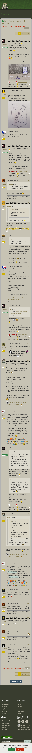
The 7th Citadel (12, 26)
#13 (28, 448)
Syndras (4, 415)
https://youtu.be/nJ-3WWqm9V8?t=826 (16, 298)
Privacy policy (6, 725)
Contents (4, 711)
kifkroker (4, 94)
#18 (28, 617)
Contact (4, 727)
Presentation (5, 704)
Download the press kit (24, 730)
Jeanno (4, 593)
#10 (28, 343)
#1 (28, 40)
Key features (5, 709)
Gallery (4, 713)
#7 (28, 235)
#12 (28, 411)
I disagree (20, 750)
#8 (28, 266)
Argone (4, 184)
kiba (3, 364)
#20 (28, 644)
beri (3, 135)
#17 (28, 603)
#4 (28, 145)
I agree (11, 750)
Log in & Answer (16, 682)
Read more (24, 747)
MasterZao (5, 347)
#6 (28, 202)
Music (19, 709)
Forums (5, 26)
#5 (28, 180)
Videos (20, 706)
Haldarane (5, 239)
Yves (3, 206)
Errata (19, 713)
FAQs (19, 704)
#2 (28, 90)
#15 (28, 563)
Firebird (4, 44)
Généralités (21, 26)
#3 (28, 131)
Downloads (21, 711)
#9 (28, 305)
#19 (28, 631)
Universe (4, 706)
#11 (28, 360)
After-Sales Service (7, 730)
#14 (28, 513)
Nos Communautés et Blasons (13, 22)
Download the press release (25, 726)
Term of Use (5, 723)
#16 (28, 589)
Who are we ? (6, 721)
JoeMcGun (4, 649)
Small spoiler (12, 571)
